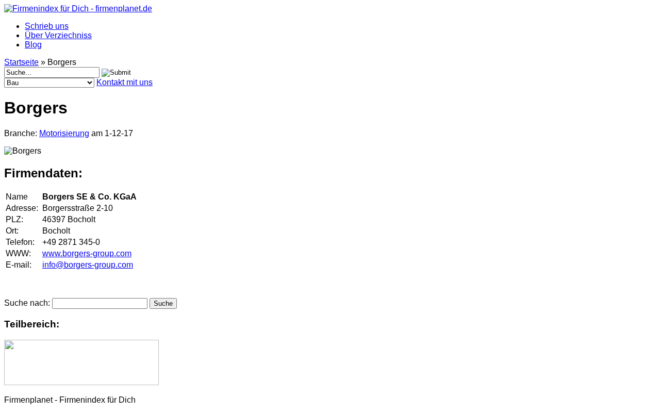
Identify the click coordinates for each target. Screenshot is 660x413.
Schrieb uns (47, 26)
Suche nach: (27, 303)
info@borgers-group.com (87, 264)
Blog (33, 44)
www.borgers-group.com (86, 253)
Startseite (21, 62)
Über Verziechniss (58, 35)
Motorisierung (64, 133)
